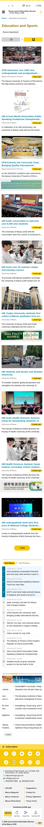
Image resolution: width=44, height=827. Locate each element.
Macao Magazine (12, 792)
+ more (37, 734)
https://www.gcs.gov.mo (14, 775)
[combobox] (12, 32)
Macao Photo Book (13, 801)
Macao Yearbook (12, 797)
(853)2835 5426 (28, 781)
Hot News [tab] (9, 563)
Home (4, 18)
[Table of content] (3, 12)
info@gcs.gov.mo (12, 778)
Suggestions (31, 788)
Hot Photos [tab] (24, 563)
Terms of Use (31, 801)
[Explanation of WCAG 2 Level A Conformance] (39, 823)
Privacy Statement (33, 797)
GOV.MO (8, 788)
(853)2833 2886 (12, 781)
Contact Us (30, 792)
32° (28, 5)
